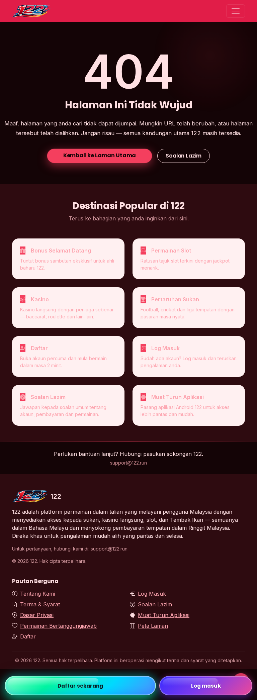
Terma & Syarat (40, 604)
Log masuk (206, 685)
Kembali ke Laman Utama (99, 155)
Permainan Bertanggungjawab (58, 625)
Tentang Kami (37, 593)
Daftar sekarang (80, 685)
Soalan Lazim (183, 156)
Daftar (28, 636)
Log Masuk (152, 593)
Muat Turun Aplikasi (163, 615)
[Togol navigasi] (235, 11)
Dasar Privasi (37, 615)
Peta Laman (153, 625)
